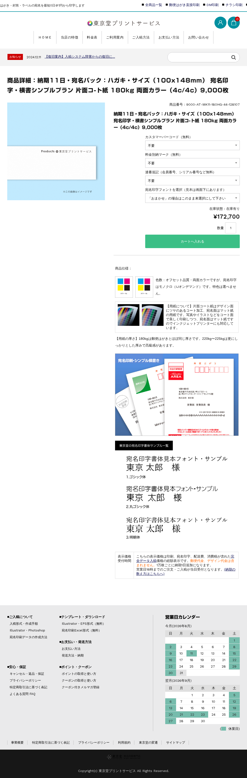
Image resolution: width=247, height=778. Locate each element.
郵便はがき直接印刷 (184, 5)
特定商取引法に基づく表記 (28, 687)
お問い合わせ (198, 37)
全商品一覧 (153, 5)
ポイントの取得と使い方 (79, 673)
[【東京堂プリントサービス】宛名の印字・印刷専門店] (123, 22)
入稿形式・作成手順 (24, 623)
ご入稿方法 (141, 37)
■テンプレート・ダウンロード (82, 617)
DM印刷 (212, 5)
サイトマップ (175, 742)
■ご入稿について (20, 617)
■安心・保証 (16, 667)
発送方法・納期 (73, 655)
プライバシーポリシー (25, 680)
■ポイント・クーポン (75, 667)
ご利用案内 (115, 37)
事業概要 (17, 742)
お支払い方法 (168, 37)
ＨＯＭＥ (45, 37)
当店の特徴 (69, 37)
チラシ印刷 (234, 5)
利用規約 (124, 742)
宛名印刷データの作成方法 (28, 637)
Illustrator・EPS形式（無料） (84, 623)
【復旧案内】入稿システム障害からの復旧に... (80, 56)
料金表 (92, 37)
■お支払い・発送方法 (75, 642)
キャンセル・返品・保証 (27, 673)
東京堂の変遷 (148, 742)
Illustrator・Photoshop (27, 630)
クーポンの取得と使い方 (79, 680)
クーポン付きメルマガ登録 (80, 687)
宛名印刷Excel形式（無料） (82, 630)
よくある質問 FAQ (22, 694)
